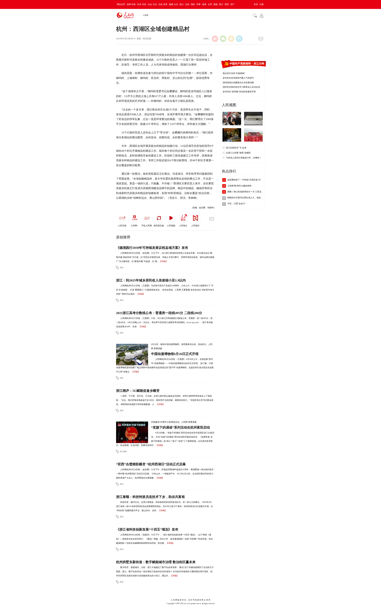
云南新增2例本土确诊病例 (239, 186)
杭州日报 (147, 39)
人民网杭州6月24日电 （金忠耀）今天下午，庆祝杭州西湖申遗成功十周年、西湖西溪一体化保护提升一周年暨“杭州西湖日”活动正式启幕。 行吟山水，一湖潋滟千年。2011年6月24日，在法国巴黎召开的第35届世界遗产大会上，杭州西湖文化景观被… (165, 473)
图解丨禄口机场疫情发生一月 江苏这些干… (247, 192)
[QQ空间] (231, 38)
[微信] (223, 38)
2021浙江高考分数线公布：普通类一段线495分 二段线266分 (159, 313)
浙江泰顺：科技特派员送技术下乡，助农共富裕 (150, 497)
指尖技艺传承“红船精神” (234, 73)
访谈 (187, 4)
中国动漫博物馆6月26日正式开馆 (175, 354)
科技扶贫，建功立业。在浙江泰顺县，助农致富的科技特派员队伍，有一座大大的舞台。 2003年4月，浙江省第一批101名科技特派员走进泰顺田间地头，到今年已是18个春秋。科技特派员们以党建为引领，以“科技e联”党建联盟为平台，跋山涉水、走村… (165, 506)
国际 (193, 4)
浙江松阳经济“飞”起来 (236, 148)
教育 (227, 4)
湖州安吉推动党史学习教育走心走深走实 (241, 87)
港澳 (204, 4)
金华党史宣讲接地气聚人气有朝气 (238, 78)
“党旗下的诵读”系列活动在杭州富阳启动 (180, 427)
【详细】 (163, 261)
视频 (215, 4)
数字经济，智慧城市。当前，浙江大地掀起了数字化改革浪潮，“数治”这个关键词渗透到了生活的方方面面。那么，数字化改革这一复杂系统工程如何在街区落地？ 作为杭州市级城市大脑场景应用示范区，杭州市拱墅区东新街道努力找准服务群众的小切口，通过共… (165, 571)
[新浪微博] (215, 38)
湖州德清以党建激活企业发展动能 (238, 82)
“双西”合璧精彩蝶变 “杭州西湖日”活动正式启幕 (151, 464)
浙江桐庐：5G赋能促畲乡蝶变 (138, 390)
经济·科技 (141, 4)
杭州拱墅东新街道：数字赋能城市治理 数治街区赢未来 (156, 562)
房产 (232, 4)
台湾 (210, 4)
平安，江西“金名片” (236, 204)
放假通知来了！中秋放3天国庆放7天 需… (246, 180)
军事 (198, 4)
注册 (261, 4)
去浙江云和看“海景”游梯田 (238, 153)
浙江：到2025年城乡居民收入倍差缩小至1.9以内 (151, 280)
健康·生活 (173, 4)
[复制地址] (239, 38)
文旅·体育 (162, 4)
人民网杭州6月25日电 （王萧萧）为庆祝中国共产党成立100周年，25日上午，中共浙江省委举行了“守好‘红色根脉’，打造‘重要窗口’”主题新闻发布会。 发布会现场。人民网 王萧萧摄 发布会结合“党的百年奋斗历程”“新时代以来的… (165, 290)
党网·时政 (131, 4)
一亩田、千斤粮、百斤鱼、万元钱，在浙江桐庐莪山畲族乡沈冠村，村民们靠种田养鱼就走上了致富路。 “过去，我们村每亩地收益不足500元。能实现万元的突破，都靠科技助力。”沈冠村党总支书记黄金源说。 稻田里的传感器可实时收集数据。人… (164, 400)
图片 (221, 4)
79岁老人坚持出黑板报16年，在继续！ (243, 158)
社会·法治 (152, 4)
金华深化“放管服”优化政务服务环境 (239, 92)
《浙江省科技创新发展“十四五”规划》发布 (147, 529)
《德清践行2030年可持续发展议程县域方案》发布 (152, 248)
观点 (181, 4)
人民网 (145, 15)
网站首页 (121, 4)
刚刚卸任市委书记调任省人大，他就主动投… (248, 198)
